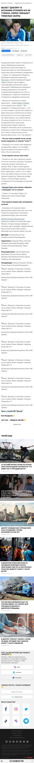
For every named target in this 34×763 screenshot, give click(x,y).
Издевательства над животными (24, 3)
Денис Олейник (23, 103)
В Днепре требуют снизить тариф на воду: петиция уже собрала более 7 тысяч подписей (16, 641)
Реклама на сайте (17, 735)
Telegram (18, 672)
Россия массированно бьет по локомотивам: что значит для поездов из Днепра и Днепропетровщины (14, 605)
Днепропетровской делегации (13, 219)
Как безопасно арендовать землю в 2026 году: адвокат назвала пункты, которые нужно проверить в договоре (17, 494)
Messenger (18, 677)
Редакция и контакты (17, 733)
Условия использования (16, 731)
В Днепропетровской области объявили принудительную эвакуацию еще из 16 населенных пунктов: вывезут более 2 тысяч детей (16, 567)
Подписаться (18, 697)
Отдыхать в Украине (7, 3)
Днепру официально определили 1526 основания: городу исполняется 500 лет (16, 530)
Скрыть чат (17, 424)
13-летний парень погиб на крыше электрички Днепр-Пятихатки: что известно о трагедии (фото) (16, 467)
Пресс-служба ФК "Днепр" (12, 411)
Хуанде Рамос (8, 187)
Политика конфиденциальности (17, 737)
